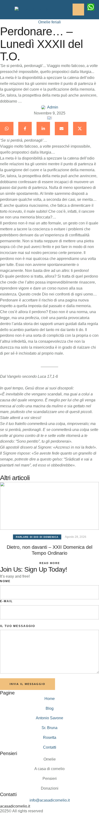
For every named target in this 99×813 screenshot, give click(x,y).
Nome (5, 581)
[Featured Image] (49, 506)
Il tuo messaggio (17, 626)
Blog (50, 708)
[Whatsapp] (90, 7)
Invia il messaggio (27, 684)
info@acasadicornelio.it (50, 800)
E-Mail (6, 601)
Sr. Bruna (49, 728)
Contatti (49, 747)
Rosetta (49, 737)
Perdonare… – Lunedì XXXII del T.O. (41, 44)
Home (49, 699)
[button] (86, 793)
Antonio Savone (49, 718)
